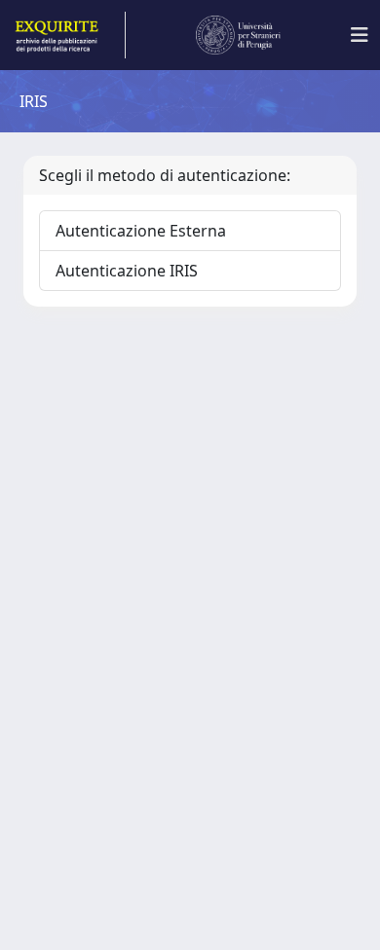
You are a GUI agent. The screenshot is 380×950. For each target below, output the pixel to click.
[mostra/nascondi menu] (359, 35)
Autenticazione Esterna (141, 230)
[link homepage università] (238, 35)
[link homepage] (69, 35)
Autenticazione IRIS (127, 270)
